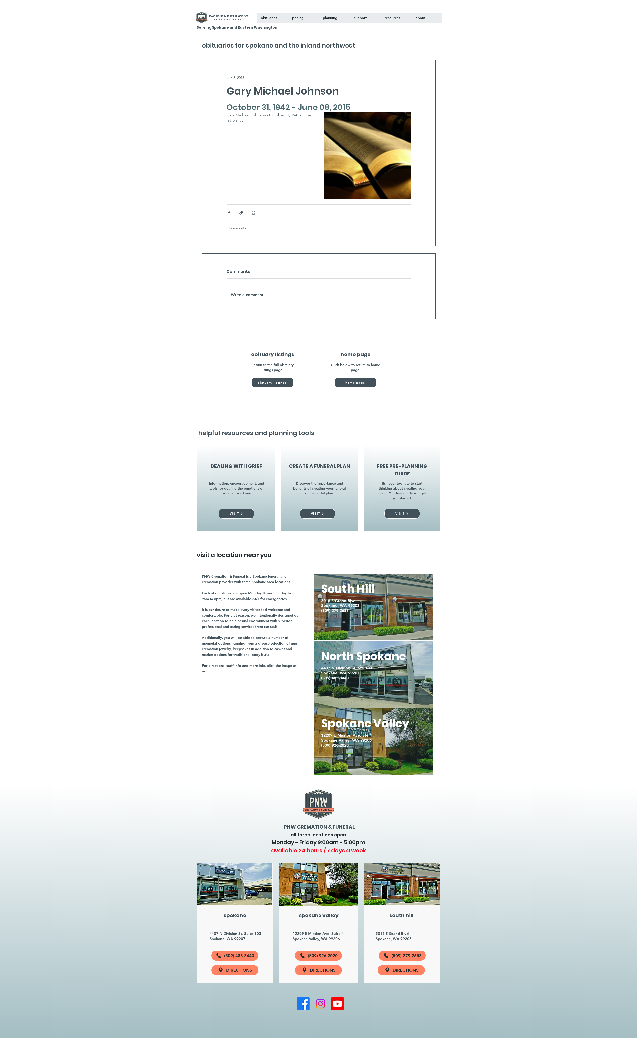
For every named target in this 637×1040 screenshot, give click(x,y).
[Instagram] (320, 1003)
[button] (365, 18)
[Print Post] (253, 212)
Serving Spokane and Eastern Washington (237, 27)
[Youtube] (337, 1003)
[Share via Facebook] (229, 212)
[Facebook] (303, 1003)
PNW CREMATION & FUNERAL (319, 826)
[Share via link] (241, 212)
